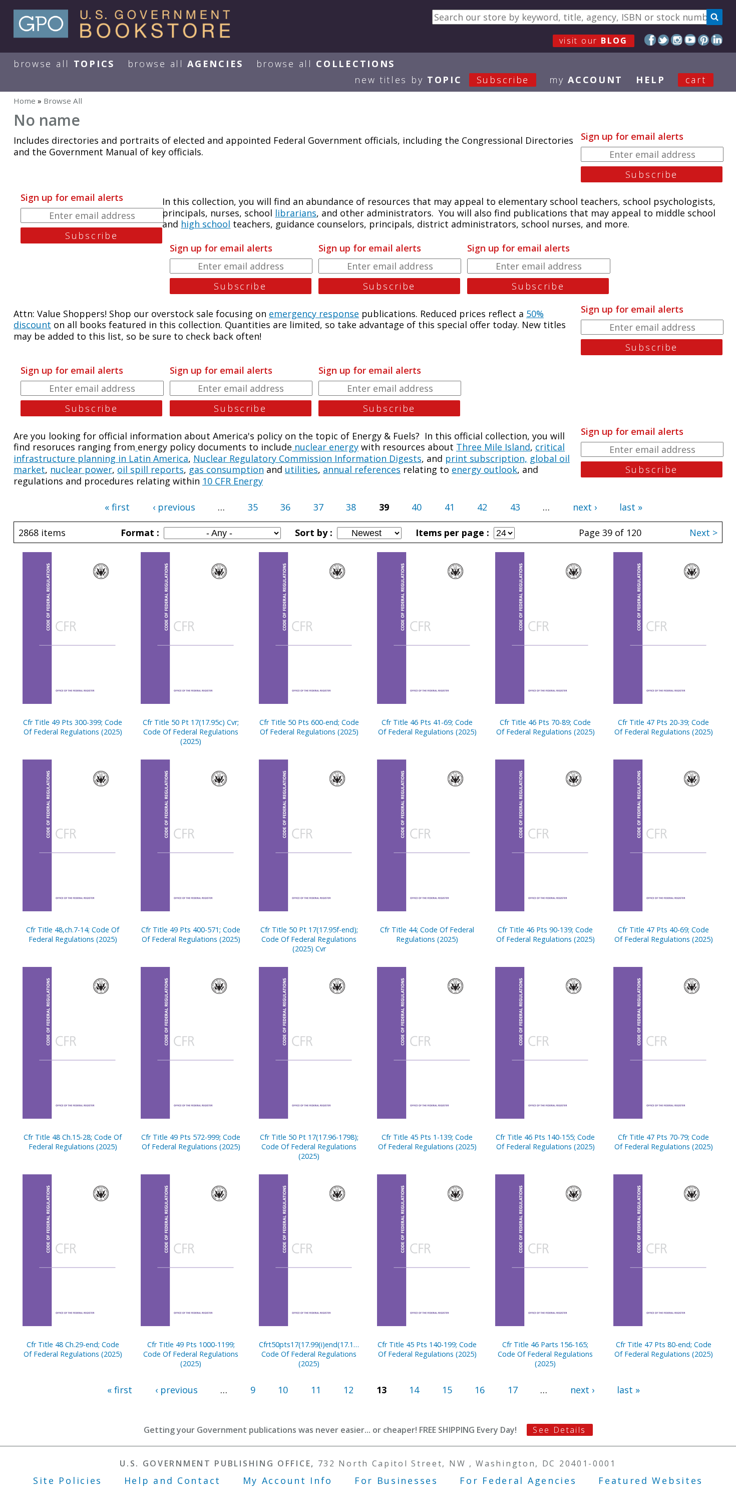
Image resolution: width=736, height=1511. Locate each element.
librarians (295, 213)
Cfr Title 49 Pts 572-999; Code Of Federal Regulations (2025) (190, 1141)
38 (351, 507)
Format (139, 533)
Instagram (676, 40)
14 (414, 1390)
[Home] (126, 35)
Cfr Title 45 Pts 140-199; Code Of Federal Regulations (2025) (427, 1349)
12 (348, 1390)
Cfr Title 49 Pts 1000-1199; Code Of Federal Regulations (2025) (190, 1354)
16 (480, 1390)
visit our (593, 40)
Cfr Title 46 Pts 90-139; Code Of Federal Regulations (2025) (545, 934)
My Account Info (288, 1480)
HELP (650, 80)
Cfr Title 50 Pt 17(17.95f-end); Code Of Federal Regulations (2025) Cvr (309, 939)
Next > (703, 533)
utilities (301, 469)
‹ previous (174, 507)
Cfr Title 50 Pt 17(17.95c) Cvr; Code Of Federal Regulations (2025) (191, 731)
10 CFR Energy (232, 481)
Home (25, 101)
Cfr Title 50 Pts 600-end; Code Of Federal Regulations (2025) (309, 726)
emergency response (314, 314)
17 (513, 1390)
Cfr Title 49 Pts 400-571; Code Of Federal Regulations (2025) (190, 934)
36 (285, 507)
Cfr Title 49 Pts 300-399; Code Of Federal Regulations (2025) (72, 726)
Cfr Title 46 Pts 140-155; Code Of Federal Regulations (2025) (545, 1141)
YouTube (690, 40)
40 (417, 507)
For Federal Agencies (518, 1480)
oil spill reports (150, 469)
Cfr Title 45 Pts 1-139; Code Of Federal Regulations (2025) (427, 1141)
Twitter (663, 40)
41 (450, 507)
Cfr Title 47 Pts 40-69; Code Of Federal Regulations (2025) (663, 934)
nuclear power (81, 469)
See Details (559, 1429)
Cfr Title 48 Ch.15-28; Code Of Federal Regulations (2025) (73, 1141)
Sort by (312, 533)
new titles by (441, 80)
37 (318, 507)
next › (585, 507)
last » (630, 507)
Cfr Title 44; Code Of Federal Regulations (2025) (427, 934)
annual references (362, 469)
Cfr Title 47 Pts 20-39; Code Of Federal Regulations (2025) (663, 726)
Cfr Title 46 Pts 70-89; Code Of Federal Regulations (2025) (545, 726)
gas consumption (226, 469)
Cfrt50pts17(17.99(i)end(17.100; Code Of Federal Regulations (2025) (309, 1354)
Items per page (451, 533)
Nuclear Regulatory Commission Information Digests (307, 458)
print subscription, (486, 458)
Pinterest (703, 40)
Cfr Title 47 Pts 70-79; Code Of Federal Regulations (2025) (663, 1141)
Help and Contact (172, 1480)
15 (447, 1390)
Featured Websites (650, 1480)
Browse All (64, 64)
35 (253, 507)
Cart (695, 80)
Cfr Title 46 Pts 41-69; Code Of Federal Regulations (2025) (427, 726)
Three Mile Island (493, 447)
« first (117, 507)
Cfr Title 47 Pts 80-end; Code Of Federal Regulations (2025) (663, 1349)
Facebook (650, 40)
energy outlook (484, 469)
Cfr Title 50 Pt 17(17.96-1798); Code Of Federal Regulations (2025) (309, 1146)
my (586, 80)
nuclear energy (325, 447)
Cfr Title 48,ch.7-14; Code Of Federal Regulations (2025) (72, 934)
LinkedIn (716, 40)
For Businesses (396, 1480)
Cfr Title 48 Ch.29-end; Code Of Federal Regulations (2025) (73, 1349)
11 (316, 1390)
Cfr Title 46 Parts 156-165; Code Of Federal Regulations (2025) (545, 1354)
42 (482, 507)
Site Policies (67, 1480)
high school (205, 224)
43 (515, 507)
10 (283, 1390)
